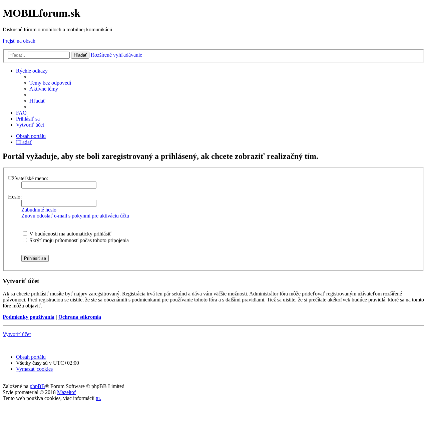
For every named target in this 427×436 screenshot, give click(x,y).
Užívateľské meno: (28, 178)
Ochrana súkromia (79, 317)
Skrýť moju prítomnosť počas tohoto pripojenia (78, 240)
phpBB (37, 386)
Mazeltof (66, 392)
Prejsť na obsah (19, 41)
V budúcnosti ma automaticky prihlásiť (69, 233)
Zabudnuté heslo (38, 210)
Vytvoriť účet (17, 334)
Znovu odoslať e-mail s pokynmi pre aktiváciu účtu (75, 215)
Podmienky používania (28, 317)
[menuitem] (50, 83)
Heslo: (15, 197)
